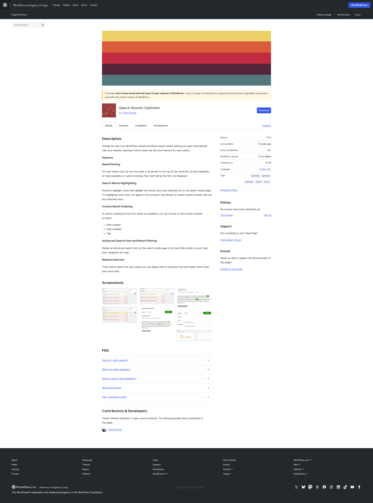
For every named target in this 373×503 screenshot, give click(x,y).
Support (267, 125)
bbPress (299, 469)
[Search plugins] (42, 25)
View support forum (230, 239)
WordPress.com (302, 460)
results (259, 182)
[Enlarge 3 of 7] (170, 291)
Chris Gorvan (129, 112)
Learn (155, 460)
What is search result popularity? (119, 378)
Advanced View (228, 190)
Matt (297, 464)
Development (161, 125)
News (14, 464)
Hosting (15, 469)
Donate (228, 469)
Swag (227, 474)
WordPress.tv (160, 474)
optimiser (255, 176)
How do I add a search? (115, 360)
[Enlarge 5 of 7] (207, 291)
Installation (141, 125)
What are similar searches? (116, 369)
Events (226, 464)
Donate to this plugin (231, 269)
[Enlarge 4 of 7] (170, 310)
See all (267, 215)
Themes (86, 464)
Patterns (86, 474)
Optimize (266, 176)
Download (264, 110)
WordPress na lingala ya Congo (53, 487)
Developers (158, 469)
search (267, 182)
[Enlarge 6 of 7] (207, 314)
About (14, 460)
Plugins (85, 469)
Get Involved (229, 460)
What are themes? (112, 387)
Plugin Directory (19, 14)
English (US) (265, 169)
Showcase (87, 460)
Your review (226, 215)
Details (108, 125)
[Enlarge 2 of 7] (133, 310)
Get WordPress (359, 5)
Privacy (15, 474)
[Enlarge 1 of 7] (133, 291)
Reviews (123, 125)
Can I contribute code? (114, 397)
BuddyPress (301, 474)
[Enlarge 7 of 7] (207, 333)
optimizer (249, 182)
